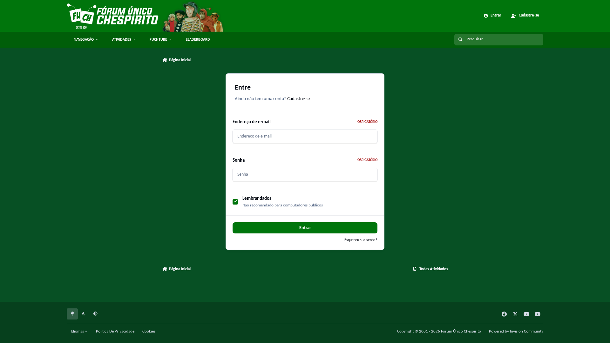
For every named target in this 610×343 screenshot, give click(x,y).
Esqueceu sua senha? (360, 240)
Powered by (516, 331)
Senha (305, 160)
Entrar (305, 227)
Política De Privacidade (115, 331)
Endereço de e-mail (305, 121)
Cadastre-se (298, 99)
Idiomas (78, 331)
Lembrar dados (256, 198)
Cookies (148, 331)
